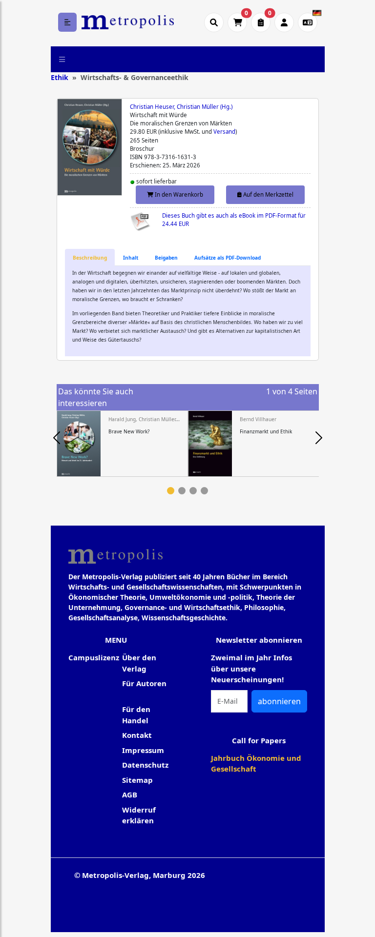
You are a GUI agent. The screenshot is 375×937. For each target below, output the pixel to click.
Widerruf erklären (139, 815)
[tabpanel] (122, 443)
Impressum (143, 750)
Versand (224, 131)
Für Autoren (144, 683)
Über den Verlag (139, 662)
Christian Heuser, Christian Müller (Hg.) (181, 106)
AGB (129, 794)
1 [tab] (170, 490)
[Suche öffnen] (214, 22)
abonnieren (279, 701)
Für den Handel (136, 714)
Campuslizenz (93, 657)
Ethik (59, 77)
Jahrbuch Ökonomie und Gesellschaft (256, 763)
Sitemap (137, 780)
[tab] (90, 257)
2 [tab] (182, 490)
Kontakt (137, 735)
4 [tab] (204, 490)
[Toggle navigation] (62, 59)
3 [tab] (193, 490)
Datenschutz (145, 765)
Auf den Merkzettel (267, 194)
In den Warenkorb (178, 194)
